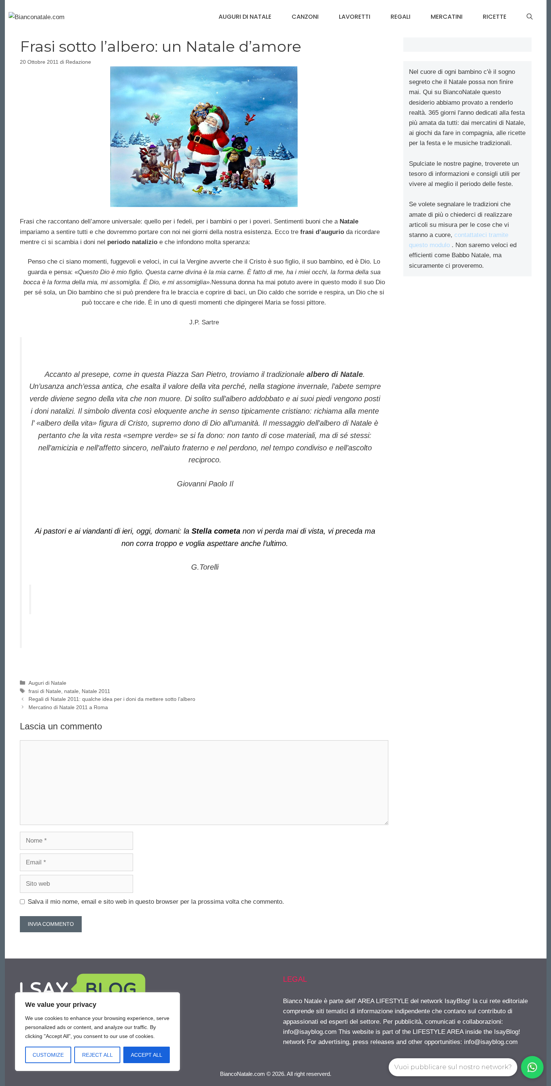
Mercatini (447, 16)
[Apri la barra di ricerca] (530, 17)
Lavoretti (354, 16)
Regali (400, 16)
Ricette (494, 16)
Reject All (97, 1055)
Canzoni (305, 16)
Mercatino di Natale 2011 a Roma (68, 707)
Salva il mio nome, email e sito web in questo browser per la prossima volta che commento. (156, 901)
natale (71, 691)
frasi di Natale (44, 691)
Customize (48, 1055)
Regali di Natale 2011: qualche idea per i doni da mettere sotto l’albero (111, 699)
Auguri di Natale (245, 16)
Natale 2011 (96, 691)
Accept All (146, 1055)
